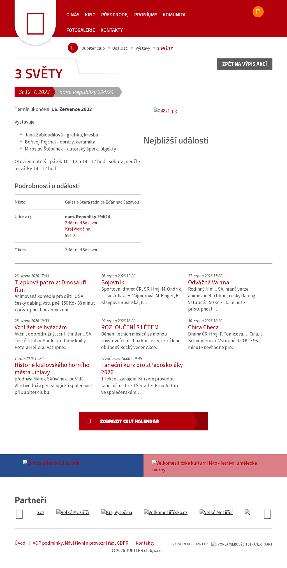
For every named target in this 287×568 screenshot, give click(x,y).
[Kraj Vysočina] (61, 512)
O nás (72, 14)
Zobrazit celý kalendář (129, 421)
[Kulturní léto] (208, 465)
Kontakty (112, 30)
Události (120, 48)
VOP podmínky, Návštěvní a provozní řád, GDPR (80, 543)
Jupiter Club (35, 22)
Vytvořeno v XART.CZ (190, 544)
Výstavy (143, 48)
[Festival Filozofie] (79, 462)
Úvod (20, 543)
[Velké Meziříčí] (160, 512)
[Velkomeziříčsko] (110, 512)
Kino (90, 14)
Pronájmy (145, 14)
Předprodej (115, 14)
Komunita (174, 14)
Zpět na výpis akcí (244, 64)
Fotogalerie (80, 30)
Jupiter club (93, 48)
